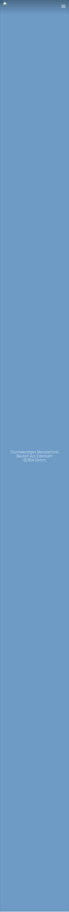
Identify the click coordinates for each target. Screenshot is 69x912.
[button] (63, 6)
